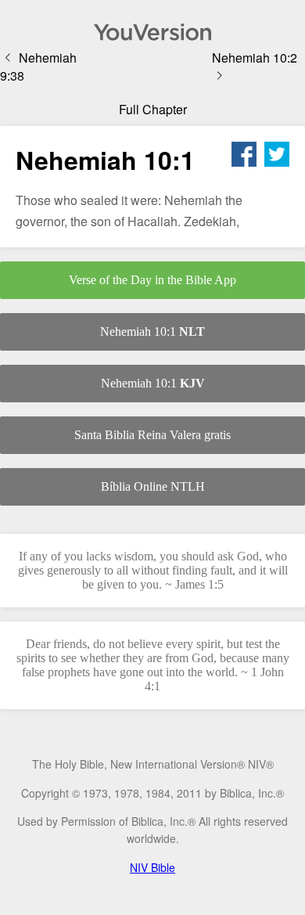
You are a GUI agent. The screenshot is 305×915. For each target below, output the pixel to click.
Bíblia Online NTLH (153, 486)
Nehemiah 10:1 (152, 331)
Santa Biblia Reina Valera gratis (152, 434)
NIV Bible (152, 867)
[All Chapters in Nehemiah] (152, 32)
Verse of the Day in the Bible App (152, 279)
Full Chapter (153, 109)
